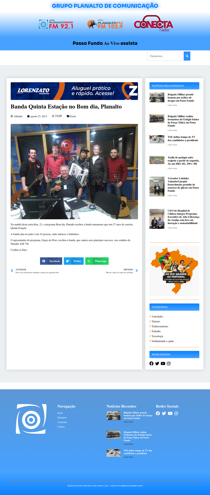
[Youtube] (170, 413)
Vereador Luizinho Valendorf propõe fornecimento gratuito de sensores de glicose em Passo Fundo (183, 184)
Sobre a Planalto (98, 55)
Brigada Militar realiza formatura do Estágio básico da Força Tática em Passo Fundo (183, 121)
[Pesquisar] (187, 56)
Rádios (43, 55)
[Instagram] (176, 413)
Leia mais (172, 105)
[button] (51, 261)
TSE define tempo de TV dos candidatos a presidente (183, 138)
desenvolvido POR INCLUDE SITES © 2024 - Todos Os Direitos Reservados (105, 485)
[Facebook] (158, 413)
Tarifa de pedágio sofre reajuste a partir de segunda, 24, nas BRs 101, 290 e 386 (183, 160)
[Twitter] (164, 413)
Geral (73, 116)
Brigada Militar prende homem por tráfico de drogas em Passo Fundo (181, 97)
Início (20, 55)
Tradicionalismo (60, 55)
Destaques (62, 417)
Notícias (31, 55)
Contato (116, 55)
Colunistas (79, 55)
